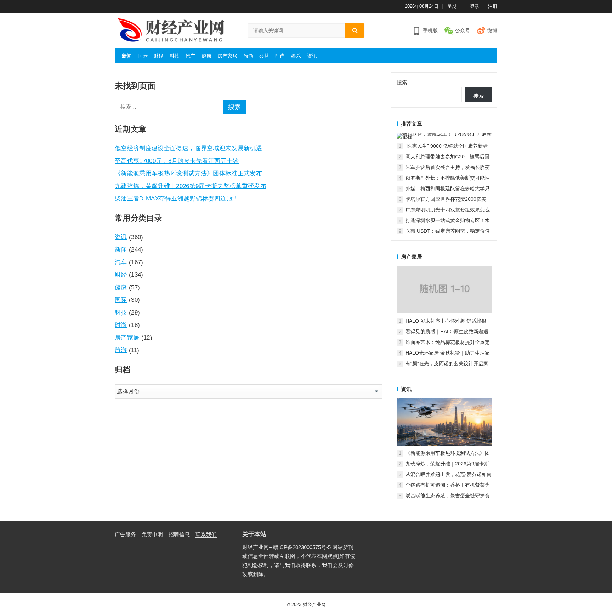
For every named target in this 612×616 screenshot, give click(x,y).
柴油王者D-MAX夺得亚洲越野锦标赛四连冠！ (177, 198)
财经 (159, 56)
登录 (474, 6)
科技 (175, 56)
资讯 (312, 56)
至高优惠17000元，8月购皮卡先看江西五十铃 (177, 161)
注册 (492, 6)
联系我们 (206, 534)
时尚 (280, 56)
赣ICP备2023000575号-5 (302, 547)
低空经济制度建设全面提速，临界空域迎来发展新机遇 (188, 148)
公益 (264, 56)
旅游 (248, 56)
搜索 (402, 82)
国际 (143, 56)
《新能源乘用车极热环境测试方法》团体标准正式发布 (188, 173)
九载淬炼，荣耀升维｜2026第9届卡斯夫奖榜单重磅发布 (190, 186)
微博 (492, 30)
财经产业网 (314, 604)
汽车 (191, 56)
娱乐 (296, 56)
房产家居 (227, 56)
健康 (206, 56)
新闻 (127, 56)
